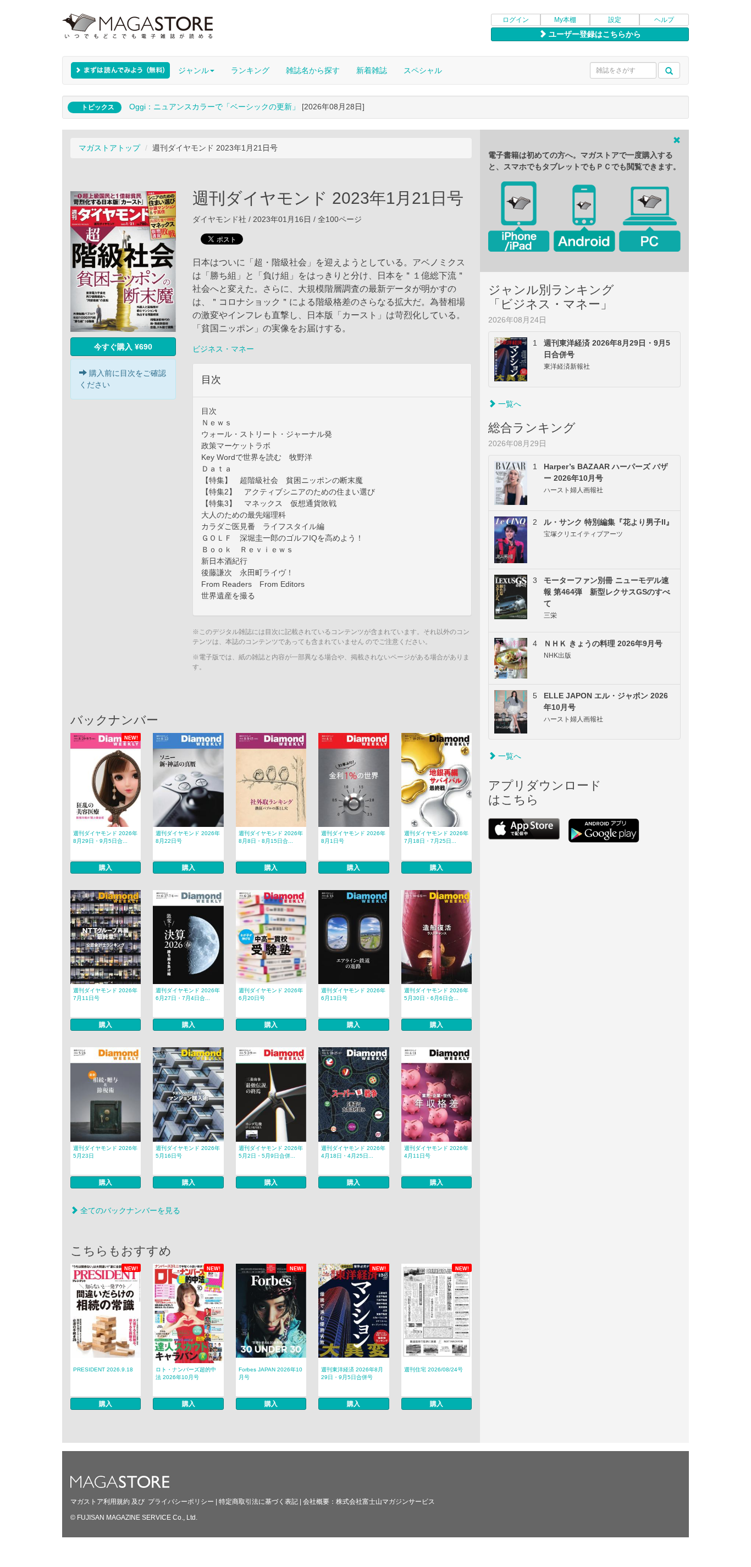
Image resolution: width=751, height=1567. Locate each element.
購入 (105, 867)
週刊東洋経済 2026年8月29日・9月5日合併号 (352, 1373)
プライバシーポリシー (181, 1501)
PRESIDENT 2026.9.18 (103, 1369)
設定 (614, 20)
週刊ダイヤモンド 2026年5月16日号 (188, 1152)
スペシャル (423, 70)
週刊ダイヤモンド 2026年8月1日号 (353, 837)
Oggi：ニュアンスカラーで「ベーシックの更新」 (214, 106)
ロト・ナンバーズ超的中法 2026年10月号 (186, 1373)
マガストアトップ (109, 147)
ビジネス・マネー (223, 348)
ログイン (515, 20)
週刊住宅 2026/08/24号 (433, 1369)
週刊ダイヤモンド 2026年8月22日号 (188, 837)
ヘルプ (664, 20)
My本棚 (565, 20)
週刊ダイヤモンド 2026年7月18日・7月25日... (436, 837)
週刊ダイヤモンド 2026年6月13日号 (353, 994)
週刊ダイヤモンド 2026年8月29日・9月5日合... (105, 837)
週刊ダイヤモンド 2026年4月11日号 (436, 1152)
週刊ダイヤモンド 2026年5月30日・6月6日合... (436, 994)
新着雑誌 (371, 70)
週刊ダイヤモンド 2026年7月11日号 (105, 994)
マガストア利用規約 (100, 1501)
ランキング (250, 70)
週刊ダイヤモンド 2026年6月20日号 (271, 994)
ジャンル (193, 70)
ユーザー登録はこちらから (593, 34)
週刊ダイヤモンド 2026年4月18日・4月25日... (353, 1152)
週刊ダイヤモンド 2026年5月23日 (105, 1152)
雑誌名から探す (313, 70)
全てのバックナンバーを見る (129, 1210)
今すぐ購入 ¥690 (123, 346)
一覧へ (508, 403)
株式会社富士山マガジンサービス (385, 1501)
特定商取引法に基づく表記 (258, 1501)
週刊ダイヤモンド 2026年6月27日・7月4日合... (188, 994)
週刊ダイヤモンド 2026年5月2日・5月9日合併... (271, 1152)
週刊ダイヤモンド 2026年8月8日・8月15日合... (271, 837)
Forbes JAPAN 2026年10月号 (270, 1373)
